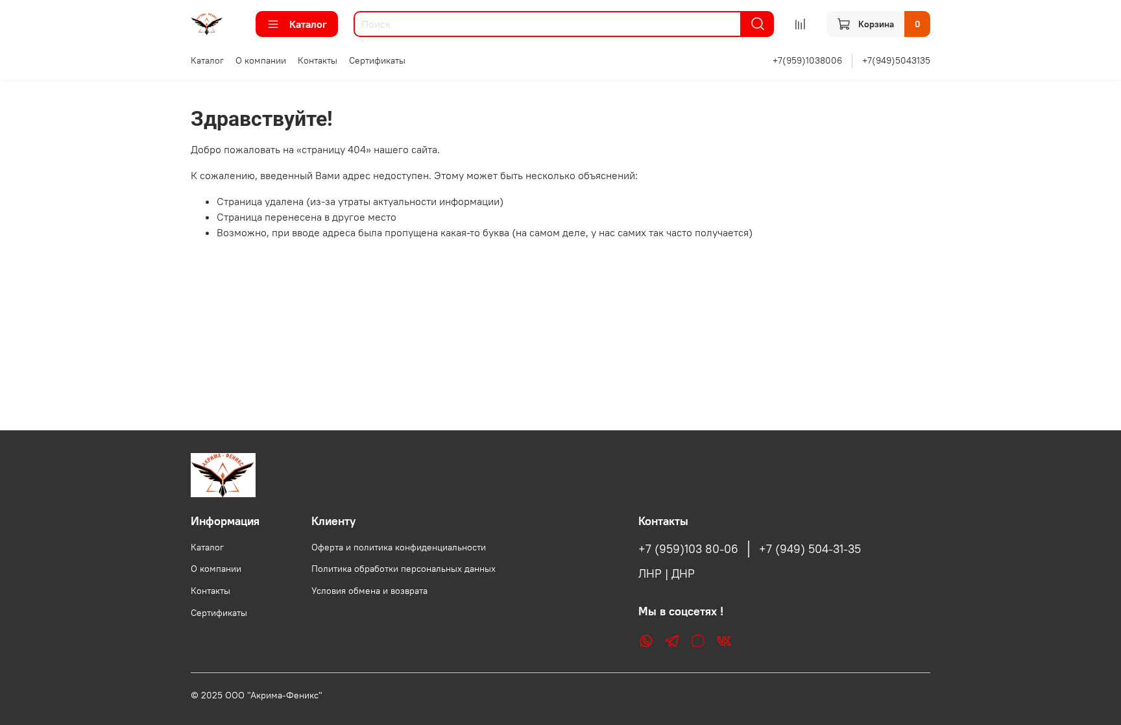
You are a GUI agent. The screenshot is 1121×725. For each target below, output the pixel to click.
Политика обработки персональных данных (403, 568)
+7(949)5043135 (896, 60)
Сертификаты (377, 60)
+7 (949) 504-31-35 (810, 549)
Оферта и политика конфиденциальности (398, 547)
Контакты (317, 60)
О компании (260, 60)
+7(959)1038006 (807, 60)
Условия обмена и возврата (369, 590)
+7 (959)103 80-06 (688, 549)
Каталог (308, 24)
